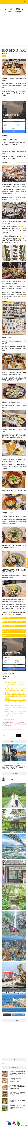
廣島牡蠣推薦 (16, 722)
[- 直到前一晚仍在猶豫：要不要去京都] (14, 897)
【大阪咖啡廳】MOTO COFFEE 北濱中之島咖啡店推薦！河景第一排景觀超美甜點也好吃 (15, 702)
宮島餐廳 (22, 722)
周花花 (8, 56)
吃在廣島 (13, 719)
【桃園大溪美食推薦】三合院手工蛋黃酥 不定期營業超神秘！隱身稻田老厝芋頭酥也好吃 (15, 684)
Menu (4, 2)
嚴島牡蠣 (4, 725)
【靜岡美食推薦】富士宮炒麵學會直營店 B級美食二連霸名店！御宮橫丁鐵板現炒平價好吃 (15, 690)
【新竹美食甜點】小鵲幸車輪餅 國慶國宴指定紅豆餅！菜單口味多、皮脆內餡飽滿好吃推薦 (15, 713)
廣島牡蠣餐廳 (10, 722)
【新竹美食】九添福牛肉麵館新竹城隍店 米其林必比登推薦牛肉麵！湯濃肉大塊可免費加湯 (15, 696)
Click (26, 563)
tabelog (4, 635)
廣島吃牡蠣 (8, 725)
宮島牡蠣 (24, 724)
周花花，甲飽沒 (14, 9)
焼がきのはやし (8, 724)
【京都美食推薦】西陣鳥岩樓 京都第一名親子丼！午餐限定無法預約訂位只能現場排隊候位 (15, 708)
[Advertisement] (14, 31)
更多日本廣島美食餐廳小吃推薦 (17, 162)
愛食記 (3, 56)
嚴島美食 (19, 724)
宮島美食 (15, 724)
